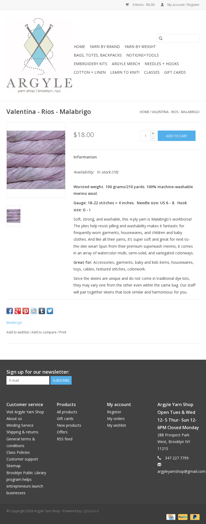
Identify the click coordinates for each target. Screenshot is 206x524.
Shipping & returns (22, 431)
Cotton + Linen (90, 72)
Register (114, 411)
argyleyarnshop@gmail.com (181, 471)
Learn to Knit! (124, 72)
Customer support (22, 459)
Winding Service (20, 425)
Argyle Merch (126, 63)
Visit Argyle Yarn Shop (25, 411)
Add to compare (44, 332)
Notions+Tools (142, 55)
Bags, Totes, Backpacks (98, 55)
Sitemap (13, 465)
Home (79, 46)
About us (14, 418)
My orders (116, 418)
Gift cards (175, 72)
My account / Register (183, 4)
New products (69, 425)
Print (62, 332)
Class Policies (18, 452)
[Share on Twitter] (50, 311)
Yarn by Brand (105, 46)
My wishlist (116, 425)
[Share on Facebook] (9, 311)
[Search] (161, 38)
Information (85, 156)
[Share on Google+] (17, 311)
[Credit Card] (170, 516)
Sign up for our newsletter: (37, 372)
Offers (62, 431)
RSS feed (64, 438)
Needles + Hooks (162, 63)
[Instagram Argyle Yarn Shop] (195, 372)
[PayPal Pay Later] (194, 516)
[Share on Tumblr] (42, 311)
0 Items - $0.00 (143, 4)
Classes (152, 72)
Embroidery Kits (90, 63)
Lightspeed (90, 511)
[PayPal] (182, 516)
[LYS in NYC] (39, 55)
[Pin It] (26, 311)
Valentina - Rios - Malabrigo (176, 112)
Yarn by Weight (140, 46)
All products (67, 411)
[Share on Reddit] (34, 311)
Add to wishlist (18, 332)
